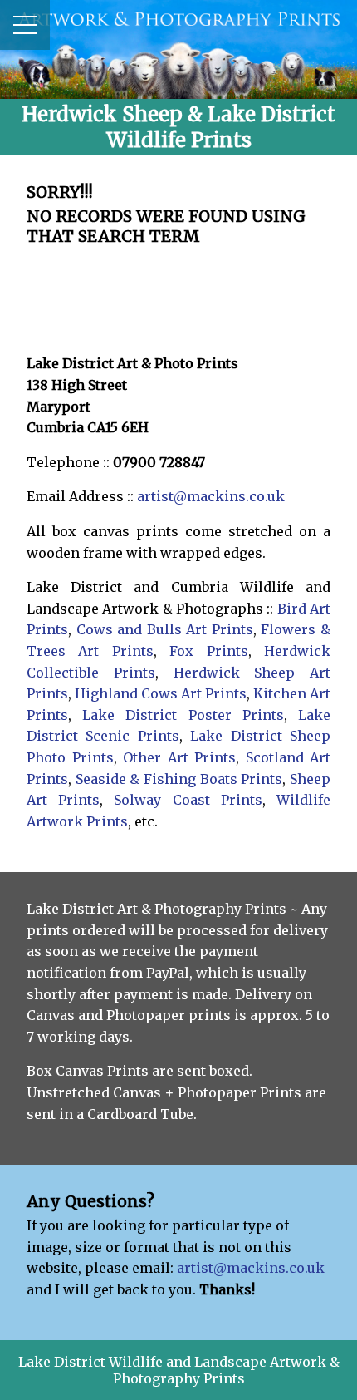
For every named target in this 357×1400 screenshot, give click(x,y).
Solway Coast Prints (188, 799)
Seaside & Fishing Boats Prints (179, 779)
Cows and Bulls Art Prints (164, 629)
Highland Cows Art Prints (161, 693)
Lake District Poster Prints (183, 715)
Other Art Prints (179, 757)
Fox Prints (208, 651)
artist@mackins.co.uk (211, 496)
